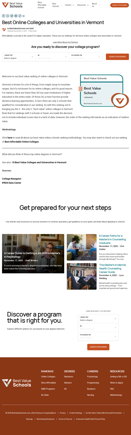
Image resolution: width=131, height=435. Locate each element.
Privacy (63, 413)
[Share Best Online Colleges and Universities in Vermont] (3, 15)
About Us (94, 5)
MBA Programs (48, 388)
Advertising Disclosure (45, 419)
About (53, 413)
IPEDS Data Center (11, 183)
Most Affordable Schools (42, 5)
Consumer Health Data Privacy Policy (90, 419)
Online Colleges (48, 376)
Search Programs (119, 5)
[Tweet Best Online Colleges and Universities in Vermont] (11, 15)
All (65, 388)
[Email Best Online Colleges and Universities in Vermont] (15, 15)
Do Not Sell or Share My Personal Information (104, 413)
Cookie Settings (75, 413)
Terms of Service (65, 419)
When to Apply (116, 382)
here (10, 137)
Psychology (92, 376)
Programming (93, 382)
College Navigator (11, 179)
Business (91, 388)
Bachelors (68, 376)
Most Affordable (48, 382)
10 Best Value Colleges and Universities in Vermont (39, 162)
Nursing (90, 395)
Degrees (69, 371)
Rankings (47, 371)
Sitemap (29, 419)
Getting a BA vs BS (118, 376)
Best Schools (55, 5)
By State (45, 395)
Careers (68, 5)
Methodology (116, 395)
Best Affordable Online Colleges (22, 142)
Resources (81, 5)
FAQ (112, 388)
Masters (68, 382)
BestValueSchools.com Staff (22, 28)
